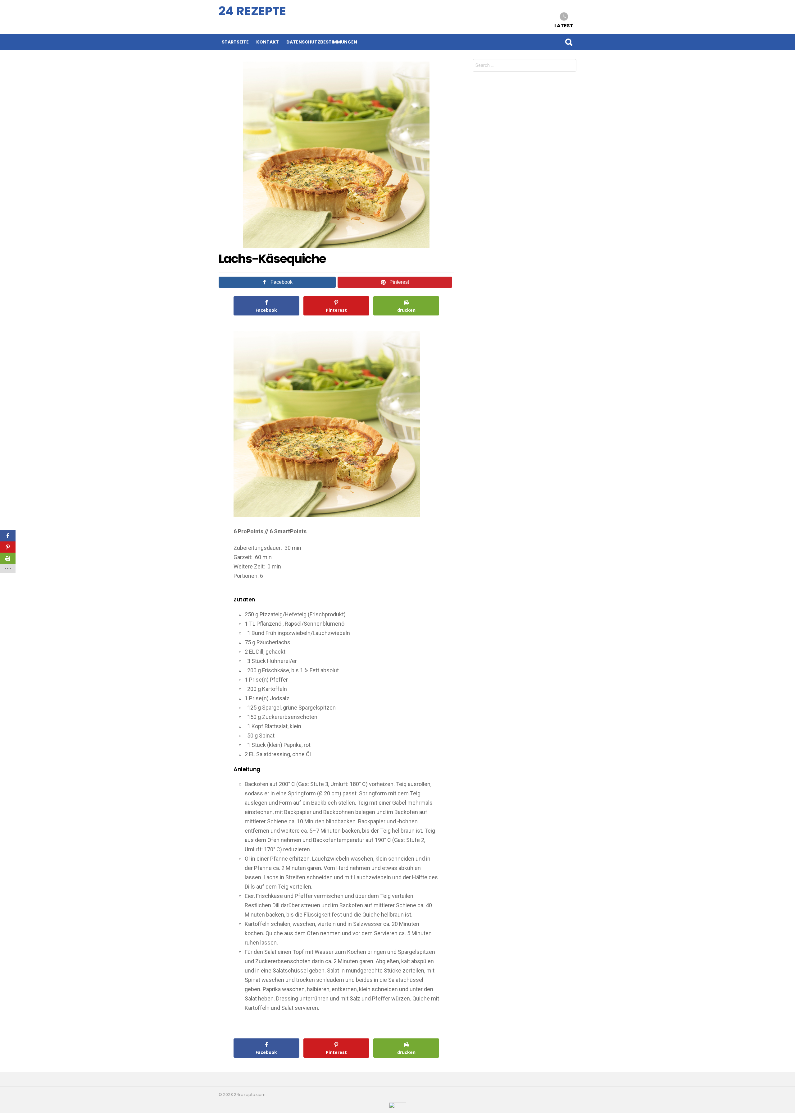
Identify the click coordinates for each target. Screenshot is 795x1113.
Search (568, 42)
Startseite (235, 42)
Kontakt (267, 42)
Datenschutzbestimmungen (321, 42)
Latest (563, 25)
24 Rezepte (252, 11)
